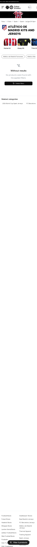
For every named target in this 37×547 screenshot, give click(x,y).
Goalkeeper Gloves (25, 516)
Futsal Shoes (6, 519)
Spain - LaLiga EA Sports (28, 21)
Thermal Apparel (25, 531)
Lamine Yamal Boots (8, 529)
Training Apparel (25, 534)
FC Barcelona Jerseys (27, 522)
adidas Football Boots (9, 533)
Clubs (9, 21)
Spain (16, 21)
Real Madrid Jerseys (26, 519)
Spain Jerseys (24, 538)
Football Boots (6, 516)
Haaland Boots (7, 522)
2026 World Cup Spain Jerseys (12, 103)
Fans (3, 21)
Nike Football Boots (8, 536)
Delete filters (19, 83)
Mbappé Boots (7, 526)
